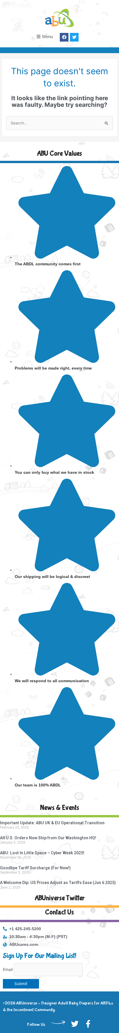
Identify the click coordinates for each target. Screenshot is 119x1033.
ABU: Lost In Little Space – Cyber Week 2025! (42, 853)
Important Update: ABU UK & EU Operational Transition (52, 823)
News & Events (59, 808)
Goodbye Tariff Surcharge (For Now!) (35, 868)
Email (8, 969)
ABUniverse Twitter (60, 898)
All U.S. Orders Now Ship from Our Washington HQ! (48, 838)
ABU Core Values (59, 153)
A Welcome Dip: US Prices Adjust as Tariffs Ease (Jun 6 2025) (58, 882)
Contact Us (59, 912)
